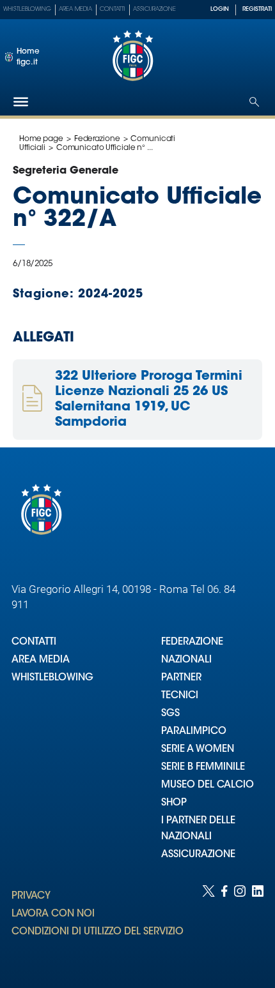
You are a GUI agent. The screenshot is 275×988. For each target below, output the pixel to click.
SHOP (174, 803)
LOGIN (219, 9)
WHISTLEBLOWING (52, 678)
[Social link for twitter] (208, 923)
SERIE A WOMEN (197, 749)
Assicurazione (154, 9)
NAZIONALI (186, 660)
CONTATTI (34, 642)
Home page (41, 139)
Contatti (112, 9)
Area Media (75, 9)
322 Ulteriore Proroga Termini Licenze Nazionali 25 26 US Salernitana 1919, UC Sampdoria (148, 399)
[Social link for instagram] (240, 923)
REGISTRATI (257, 9)
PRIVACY (31, 896)
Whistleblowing (27, 9)
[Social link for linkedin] (257, 923)
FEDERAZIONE (192, 642)
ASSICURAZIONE (198, 855)
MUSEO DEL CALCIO (207, 785)
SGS (170, 714)
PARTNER (181, 678)
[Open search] (254, 102)
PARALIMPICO (193, 732)
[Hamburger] (20, 101)
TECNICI (179, 696)
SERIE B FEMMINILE (203, 767)
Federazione (97, 139)
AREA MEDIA (41, 660)
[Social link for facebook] (224, 923)
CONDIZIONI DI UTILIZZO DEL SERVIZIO (98, 932)
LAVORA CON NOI (53, 914)
